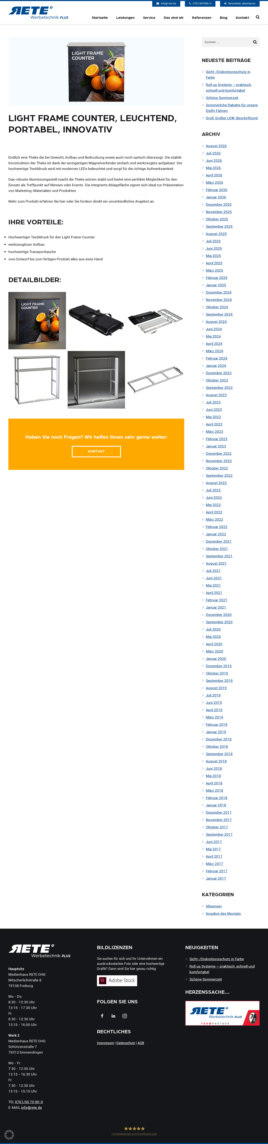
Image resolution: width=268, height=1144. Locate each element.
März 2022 (214, 519)
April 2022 (214, 512)
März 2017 (214, 863)
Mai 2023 (213, 416)
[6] (96, 379)
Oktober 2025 (217, 219)
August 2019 (216, 687)
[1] (37, 320)
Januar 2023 (216, 446)
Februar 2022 (216, 526)
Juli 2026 (213, 153)
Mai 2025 (213, 255)
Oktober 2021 (217, 548)
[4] (155, 379)
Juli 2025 (213, 241)
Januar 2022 (216, 534)
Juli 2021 (213, 570)
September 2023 (219, 387)
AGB (141, 1043)
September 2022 (219, 475)
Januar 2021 (216, 607)
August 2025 (216, 233)
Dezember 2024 (219, 292)
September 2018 (219, 753)
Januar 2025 (216, 285)
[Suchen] (257, 17)
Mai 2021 (213, 585)
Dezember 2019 (219, 665)
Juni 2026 (214, 160)
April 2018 (214, 783)
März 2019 (214, 717)
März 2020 (214, 651)
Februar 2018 (216, 797)
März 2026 (214, 182)
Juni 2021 (214, 578)
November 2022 (219, 460)
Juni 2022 (214, 497)
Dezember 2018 (219, 739)
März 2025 (214, 270)
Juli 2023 (213, 402)
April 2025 (214, 263)
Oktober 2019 (217, 673)
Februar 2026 (216, 189)
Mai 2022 (213, 504)
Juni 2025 (214, 248)
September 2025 (219, 226)
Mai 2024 (213, 336)
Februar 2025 (216, 277)
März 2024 (214, 350)
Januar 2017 (216, 878)
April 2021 (214, 592)
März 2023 (214, 431)
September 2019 (219, 680)
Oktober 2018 (217, 746)
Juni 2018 (214, 768)
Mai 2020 (213, 636)
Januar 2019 (216, 731)
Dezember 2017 (219, 812)
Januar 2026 (216, 197)
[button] (9, 1135)
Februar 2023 (216, 438)
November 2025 (219, 211)
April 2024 (214, 343)
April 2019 (214, 709)
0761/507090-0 (202, 3)
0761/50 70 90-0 (29, 1101)
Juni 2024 (214, 328)
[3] (96, 320)
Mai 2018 (213, 775)
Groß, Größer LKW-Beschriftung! (232, 118)
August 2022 (216, 482)
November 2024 (219, 299)
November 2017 (219, 819)
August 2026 (216, 145)
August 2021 (216, 563)
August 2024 (216, 321)
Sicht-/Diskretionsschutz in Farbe (216, 958)
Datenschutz (125, 1043)
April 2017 (214, 856)
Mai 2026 (213, 167)
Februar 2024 (216, 358)
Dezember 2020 (219, 614)
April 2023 (214, 424)
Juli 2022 (213, 490)
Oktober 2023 (217, 380)
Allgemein (214, 906)
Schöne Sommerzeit (222, 97)
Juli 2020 (213, 629)
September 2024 (219, 314)
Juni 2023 (214, 409)
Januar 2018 (216, 805)
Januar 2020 (216, 658)
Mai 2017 (213, 849)
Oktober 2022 (217, 468)
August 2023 (216, 394)
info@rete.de (168, 3)
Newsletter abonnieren (241, 3)
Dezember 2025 (219, 204)
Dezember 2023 (219, 372)
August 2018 (216, 761)
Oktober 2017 (217, 827)
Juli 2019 (213, 695)
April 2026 (214, 175)
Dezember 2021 (219, 541)
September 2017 (219, 834)
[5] (37, 379)
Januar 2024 (216, 365)
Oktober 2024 (217, 307)
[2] (155, 320)
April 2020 (214, 643)
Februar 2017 (216, 871)
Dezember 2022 (219, 453)
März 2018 (214, 790)
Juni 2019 (214, 702)
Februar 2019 (216, 724)
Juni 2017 (214, 841)
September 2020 (219, 622)
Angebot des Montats (223, 913)
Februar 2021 (216, 600)
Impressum (105, 1043)
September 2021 (219, 556)
